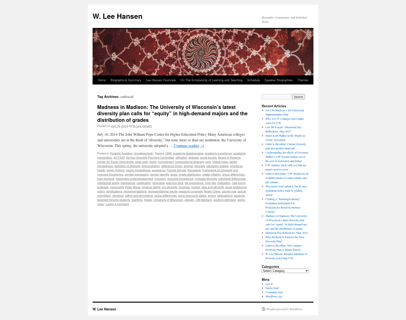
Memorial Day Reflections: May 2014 (286, 233)
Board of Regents (229, 157)
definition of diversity (127, 166)
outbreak (103, 187)
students (239, 195)
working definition (225, 200)
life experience (194, 183)
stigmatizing (225, 195)
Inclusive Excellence (180, 179)
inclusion (160, 179)
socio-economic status (192, 195)
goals (173, 174)
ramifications (114, 191)
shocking (118, 195)
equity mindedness (138, 170)
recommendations (135, 191)
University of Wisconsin (168, 200)
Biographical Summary (125, 80)
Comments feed (274, 292)
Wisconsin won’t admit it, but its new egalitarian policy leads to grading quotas (286, 190)
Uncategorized (143, 153)
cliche (153, 162)
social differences (165, 195)
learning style (174, 183)
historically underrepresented (134, 179)
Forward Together (121, 153)
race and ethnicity (212, 187)
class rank (141, 162)
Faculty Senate (176, 170)
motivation (223, 183)
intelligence (128, 183)
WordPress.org (273, 296)
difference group (171, 166)
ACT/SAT (119, 157)
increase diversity (206, 179)
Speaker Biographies (279, 80)
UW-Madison (203, 200)
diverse (188, 166)
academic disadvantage (188, 153)
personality (117, 187)
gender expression (137, 174)
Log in (269, 283)
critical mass (220, 162)
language (158, 183)
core (208, 162)
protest (195, 187)
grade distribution (190, 174)
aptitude (193, 157)
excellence (159, 170)
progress (184, 187)
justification (144, 183)
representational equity (162, 191)
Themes (302, 80)
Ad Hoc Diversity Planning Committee (150, 157)
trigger (148, 200)
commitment (166, 162)
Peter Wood (132, 187)
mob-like (210, 183)
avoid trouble (208, 157)
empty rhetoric (116, 170)
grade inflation (212, 174)
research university (191, 191)
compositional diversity (189, 162)
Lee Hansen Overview (161, 80)
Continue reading (189, 145)
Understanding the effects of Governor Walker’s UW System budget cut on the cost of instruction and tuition (286, 156)
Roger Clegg (212, 191)
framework (194, 170)
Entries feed (272, 288)
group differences (233, 174)
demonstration (151, 166)
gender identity (159, 174)
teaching (137, 200)
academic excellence (218, 153)
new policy (238, 183)
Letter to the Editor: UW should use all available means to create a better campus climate (286, 178)
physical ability (151, 187)
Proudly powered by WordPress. (284, 309)
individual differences (232, 179)
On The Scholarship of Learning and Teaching (211, 80)
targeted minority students (113, 200)
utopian (189, 200)
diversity (200, 166)
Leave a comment (117, 204)
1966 (168, 153)
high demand (105, 179)
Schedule (253, 80)
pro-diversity (169, 187)
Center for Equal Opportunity (115, 162)
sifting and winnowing (139, 195)
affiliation (181, 157)
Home (102, 80)
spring (212, 195)
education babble (217, 166)
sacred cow (229, 191)
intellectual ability (108, 183)
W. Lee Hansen (117, 16)
